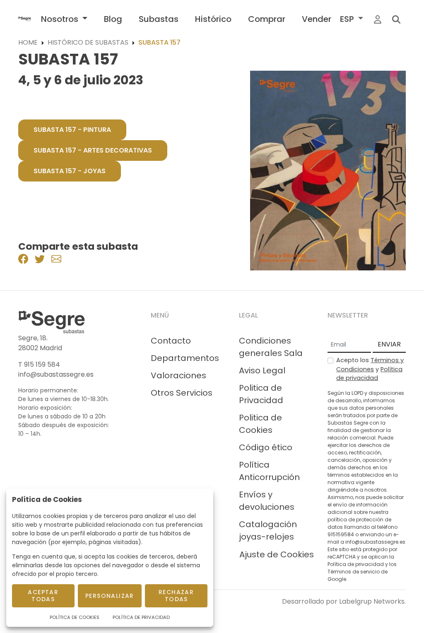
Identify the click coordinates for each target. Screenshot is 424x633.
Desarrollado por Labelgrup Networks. (344, 601)
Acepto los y (370, 369)
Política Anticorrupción (269, 471)
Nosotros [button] (60, 19)
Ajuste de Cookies (276, 554)
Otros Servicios (181, 393)
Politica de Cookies (260, 424)
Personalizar (109, 596)
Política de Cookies (74, 617)
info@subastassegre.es (56, 374)
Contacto (171, 340)
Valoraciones (178, 375)
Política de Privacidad (141, 617)
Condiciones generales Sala (271, 347)
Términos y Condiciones (370, 364)
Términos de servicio (354, 571)
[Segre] (24, 18)
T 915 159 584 (39, 364)
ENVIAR (389, 344)
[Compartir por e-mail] (56, 258)
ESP (348, 19)
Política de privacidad (369, 373)
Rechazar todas (176, 595)
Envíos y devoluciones (266, 501)
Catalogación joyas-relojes (268, 530)
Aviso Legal (262, 370)
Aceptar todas (43, 595)
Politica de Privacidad (261, 394)
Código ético (265, 447)
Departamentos (185, 358)
